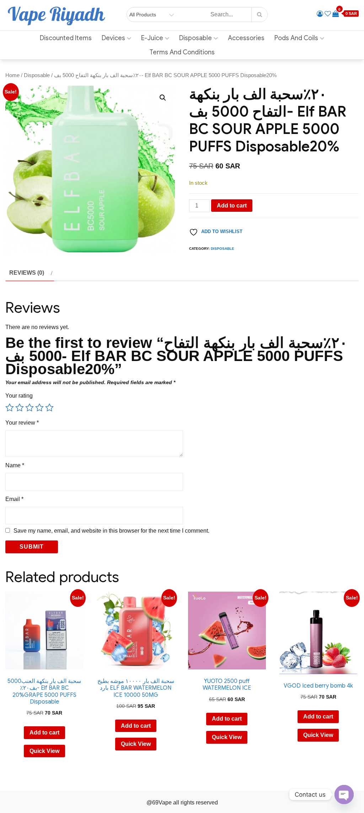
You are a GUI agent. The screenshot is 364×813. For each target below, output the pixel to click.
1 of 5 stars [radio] (9, 407)
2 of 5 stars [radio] (19, 407)
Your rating (19, 396)
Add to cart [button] (44, 732)
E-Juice (152, 38)
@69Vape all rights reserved (182, 802)
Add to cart (232, 206)
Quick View (44, 751)
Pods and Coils (296, 38)
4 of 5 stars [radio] (39, 407)
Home (12, 75)
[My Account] (320, 13)
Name (14, 465)
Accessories (246, 38)
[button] (162, 97)
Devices (113, 38)
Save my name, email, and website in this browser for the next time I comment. (111, 531)
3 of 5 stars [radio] (29, 407)
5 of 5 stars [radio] (49, 407)
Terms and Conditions (182, 52)
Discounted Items (66, 38)
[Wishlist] (328, 13)
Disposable (195, 38)
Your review (22, 423)
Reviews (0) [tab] (26, 273)
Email (14, 499)
